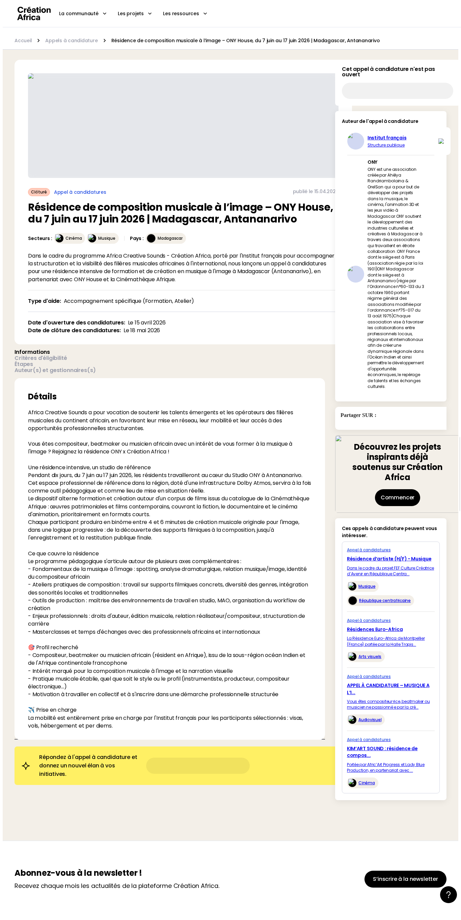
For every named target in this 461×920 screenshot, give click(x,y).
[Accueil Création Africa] (34, 13)
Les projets (131, 13)
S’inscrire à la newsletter (405, 879)
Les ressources (181, 13)
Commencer (398, 497)
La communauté (79, 13)
